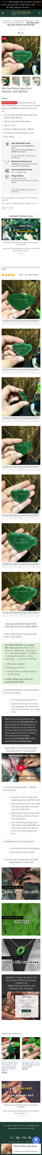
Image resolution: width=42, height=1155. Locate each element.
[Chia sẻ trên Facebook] (7, 208)
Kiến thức (20, 1142)
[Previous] (5, 55)
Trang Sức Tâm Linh (31, 203)
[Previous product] (23, 28)
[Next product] (19, 28)
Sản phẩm (11, 1142)
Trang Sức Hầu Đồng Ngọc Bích (14, 203)
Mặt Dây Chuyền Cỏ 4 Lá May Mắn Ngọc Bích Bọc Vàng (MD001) (31, 1065)
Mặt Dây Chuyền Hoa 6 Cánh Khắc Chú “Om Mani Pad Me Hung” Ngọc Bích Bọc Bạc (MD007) (10, 1066)
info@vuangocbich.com (15, 1128)
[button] (3, 13)
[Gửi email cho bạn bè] (11, 208)
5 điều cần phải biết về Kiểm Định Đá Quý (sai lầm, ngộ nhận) (21, 1106)
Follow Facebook (29, 1128)
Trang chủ (7, 20)
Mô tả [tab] (4, 269)
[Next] (37, 55)
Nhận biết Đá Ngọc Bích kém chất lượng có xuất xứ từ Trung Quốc (21, 243)
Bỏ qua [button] (33, 7)
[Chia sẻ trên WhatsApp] (3, 208)
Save (4, 38)
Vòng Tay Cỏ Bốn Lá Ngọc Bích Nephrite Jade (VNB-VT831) (26, 1146)
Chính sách (29, 1142)
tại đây (17, 192)
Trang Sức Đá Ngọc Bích (23, 20)
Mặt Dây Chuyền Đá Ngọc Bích (21, 21)
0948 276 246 (22, 178)
